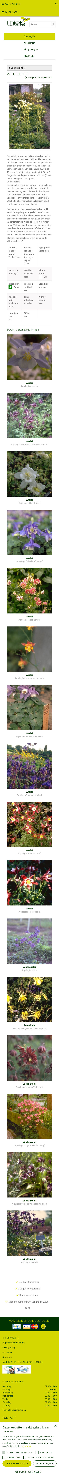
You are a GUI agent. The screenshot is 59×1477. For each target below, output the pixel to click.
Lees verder (25, 1446)
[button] (29, 1471)
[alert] (29, 1449)
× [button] (55, 1426)
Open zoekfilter (17, 68)
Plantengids (29, 36)
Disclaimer (7, 1352)
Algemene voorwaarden (13, 1342)
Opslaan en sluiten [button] (17, 1463)
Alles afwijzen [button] (44, 1463)
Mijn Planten (29, 56)
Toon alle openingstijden (14, 1410)
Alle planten (29, 43)
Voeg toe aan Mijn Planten (40, 77)
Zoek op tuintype (29, 49)
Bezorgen (7, 1357)
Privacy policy (8, 1347)
